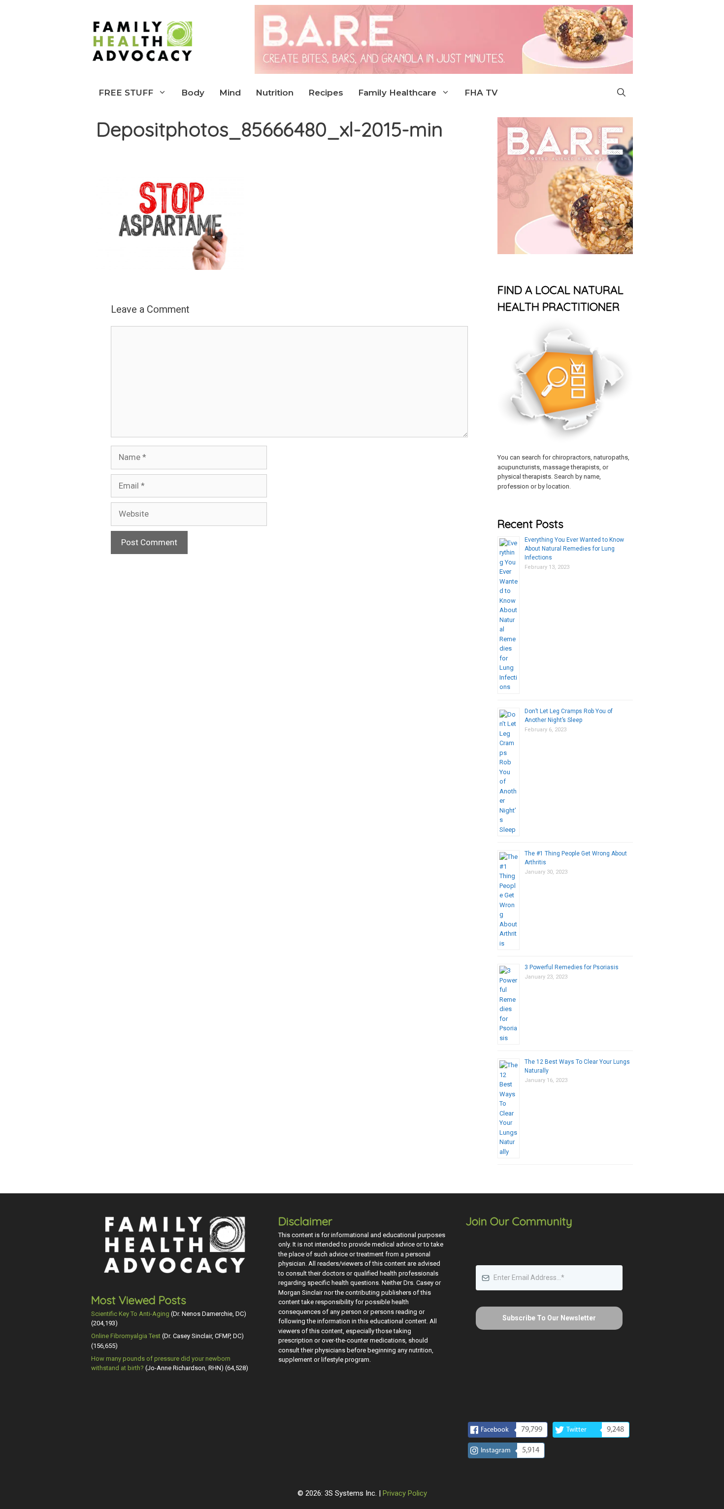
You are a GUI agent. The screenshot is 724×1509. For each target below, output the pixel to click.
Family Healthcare (397, 93)
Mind (230, 93)
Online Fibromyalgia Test (126, 1336)
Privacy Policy (405, 1493)
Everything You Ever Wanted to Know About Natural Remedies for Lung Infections (574, 548)
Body (192, 93)
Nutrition (275, 93)
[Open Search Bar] (621, 92)
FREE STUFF (126, 93)
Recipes (325, 93)
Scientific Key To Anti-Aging (130, 1313)
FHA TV (480, 93)
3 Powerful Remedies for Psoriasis (572, 967)
